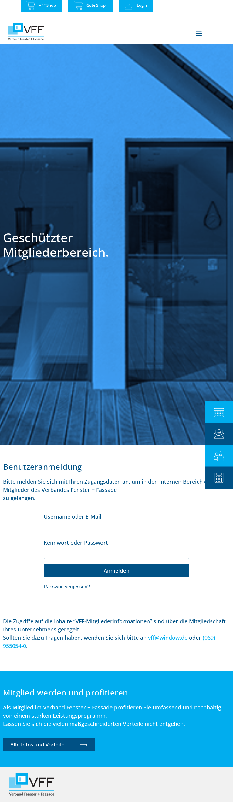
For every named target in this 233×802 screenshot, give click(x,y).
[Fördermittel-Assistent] (219, 477)
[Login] (128, 5)
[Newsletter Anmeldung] (219, 434)
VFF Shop (47, 5)
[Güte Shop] (78, 5)
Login (142, 5)
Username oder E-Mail (72, 516)
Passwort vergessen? (67, 586)
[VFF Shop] (30, 5)
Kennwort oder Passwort (76, 542)
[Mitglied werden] (219, 456)
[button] (199, 33)
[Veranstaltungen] (219, 412)
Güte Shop (96, 5)
